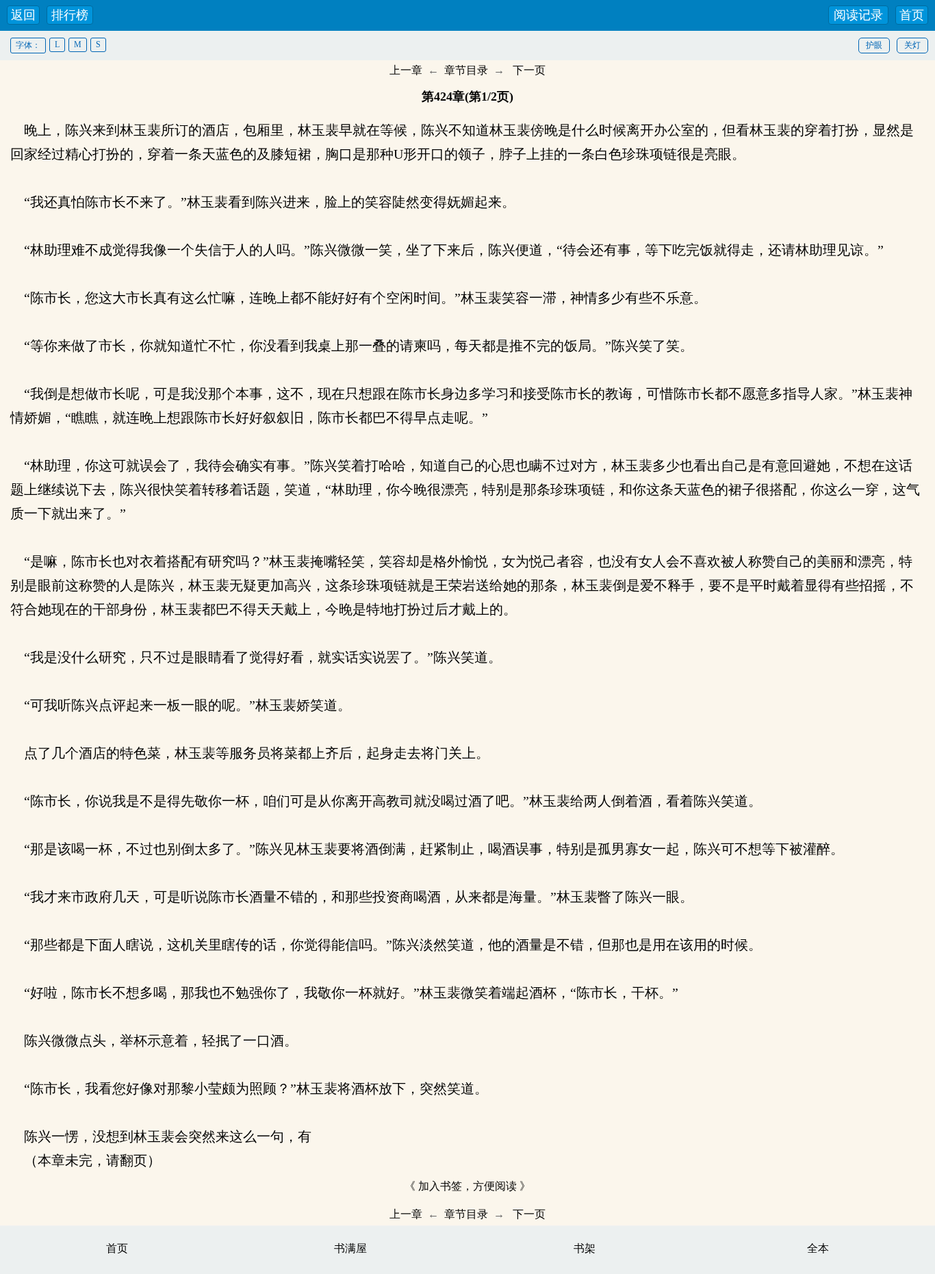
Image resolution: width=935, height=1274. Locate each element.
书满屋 (350, 1248)
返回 (23, 15)
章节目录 (466, 70)
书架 (584, 1248)
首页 (911, 15)
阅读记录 (858, 15)
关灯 (912, 45)
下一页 (529, 70)
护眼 (874, 45)
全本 (818, 1248)
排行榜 (69, 15)
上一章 (405, 70)
